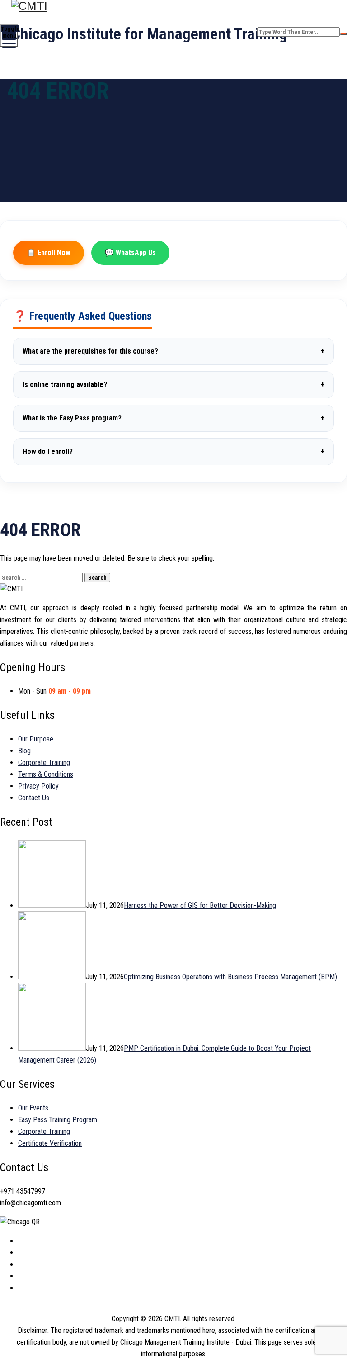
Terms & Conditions (45, 774)
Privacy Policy (38, 786)
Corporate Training (44, 762)
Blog (24, 750)
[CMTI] (172, 6)
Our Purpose (35, 739)
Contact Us (33, 797)
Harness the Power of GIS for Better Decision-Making (200, 905)
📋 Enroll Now (48, 252)
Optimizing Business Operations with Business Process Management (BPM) (230, 977)
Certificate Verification (50, 1143)
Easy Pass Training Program (57, 1119)
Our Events (33, 1108)
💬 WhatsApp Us (130, 252)
